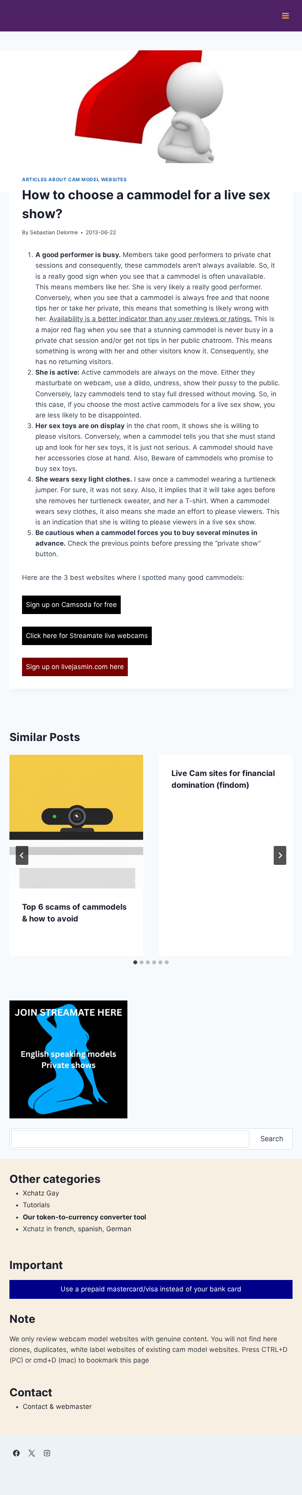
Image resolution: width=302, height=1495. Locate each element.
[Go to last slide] (22, 855)
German (118, 1229)
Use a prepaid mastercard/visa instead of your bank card (151, 1289)
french (64, 1229)
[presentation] (76, 821)
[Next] (280, 855)
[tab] (135, 962)
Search (272, 1139)
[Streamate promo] (68, 1059)
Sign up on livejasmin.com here (75, 667)
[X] (31, 1453)
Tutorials (36, 1205)
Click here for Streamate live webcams (87, 636)
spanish (90, 1229)
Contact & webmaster (57, 1406)
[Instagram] (46, 1453)
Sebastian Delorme (54, 232)
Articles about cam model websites (74, 179)
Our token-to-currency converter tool (84, 1217)
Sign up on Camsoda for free (71, 605)
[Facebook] (16, 1453)
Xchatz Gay (41, 1193)
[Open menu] (285, 15)
